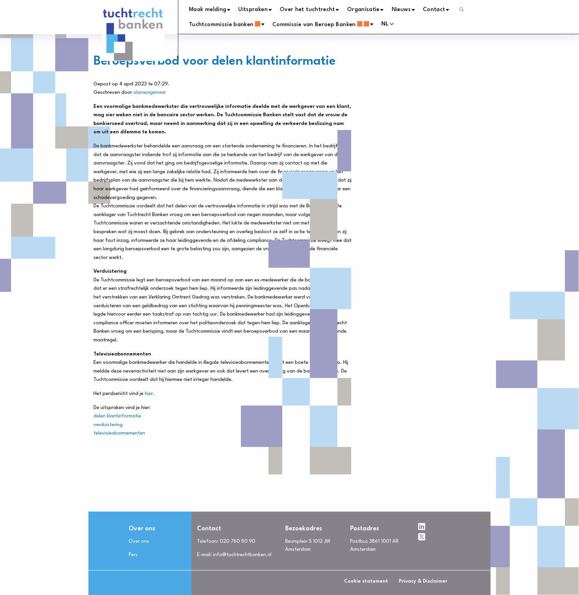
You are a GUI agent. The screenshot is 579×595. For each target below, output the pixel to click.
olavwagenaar (149, 92)
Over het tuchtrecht (307, 9)
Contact (434, 9)
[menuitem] (213, 10)
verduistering (108, 424)
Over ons (139, 541)
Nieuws (401, 9)
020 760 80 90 (237, 541)
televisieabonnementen (119, 433)
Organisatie (363, 9)
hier (149, 393)
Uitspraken (253, 9)
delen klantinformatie (117, 416)
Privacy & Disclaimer (423, 581)
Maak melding (207, 9)
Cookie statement (366, 581)
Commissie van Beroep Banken (314, 24)
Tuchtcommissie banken (221, 24)
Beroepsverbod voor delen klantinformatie (214, 61)
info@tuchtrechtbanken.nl (242, 554)
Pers (133, 554)
